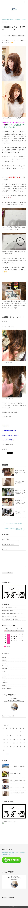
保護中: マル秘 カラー (7, 610)
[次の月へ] (22, 629)
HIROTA (4, 657)
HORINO (4, 660)
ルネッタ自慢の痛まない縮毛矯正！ (10, 619)
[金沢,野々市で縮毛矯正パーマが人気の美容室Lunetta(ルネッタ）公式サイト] (14, 6)
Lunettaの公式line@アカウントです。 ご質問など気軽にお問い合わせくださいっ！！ (13, 853)
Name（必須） (6, 539)
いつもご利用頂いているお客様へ (10, 607)
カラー (3, 671)
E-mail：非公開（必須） (8, 544)
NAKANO (4, 668)
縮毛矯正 (4, 685)
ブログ (3, 680)
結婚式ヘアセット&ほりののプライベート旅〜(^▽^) (13, 529)
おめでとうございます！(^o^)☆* (9, 616)
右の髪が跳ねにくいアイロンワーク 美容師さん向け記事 (20, 502)
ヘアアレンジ (5, 682)
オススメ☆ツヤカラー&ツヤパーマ (14, 523)
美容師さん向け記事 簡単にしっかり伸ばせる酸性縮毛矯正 (20, 492)
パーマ (3, 677)
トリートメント (5, 674)
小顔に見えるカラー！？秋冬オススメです (17, 19)
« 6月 (7, 754)
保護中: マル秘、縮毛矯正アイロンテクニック (20, 472)
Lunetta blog (5, 665)
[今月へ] (19, 629)
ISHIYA (4, 663)
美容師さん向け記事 (6, 688)
